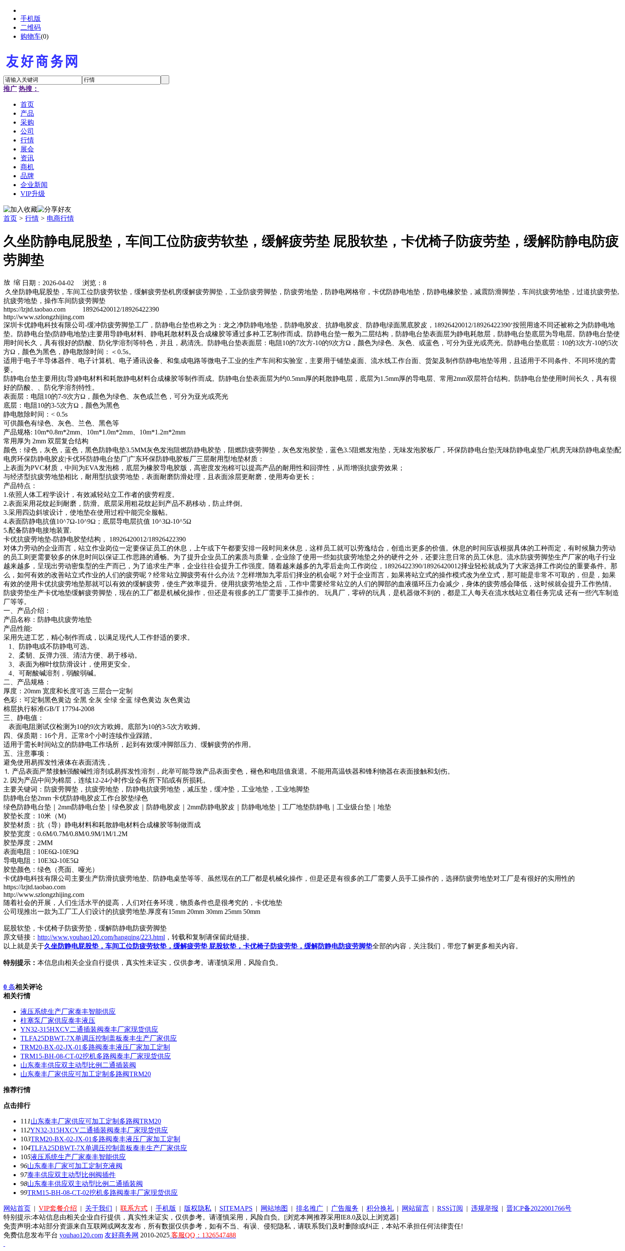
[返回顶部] (4, 1243)
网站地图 (274, 1208)
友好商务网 (122, 1235)
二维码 (30, 27)
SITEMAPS (236, 1208)
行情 (32, 218)
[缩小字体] (17, 281)
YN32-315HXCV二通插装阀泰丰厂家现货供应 (89, 1029)
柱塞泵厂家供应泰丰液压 (57, 1020)
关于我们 (98, 1208)
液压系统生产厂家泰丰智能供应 (68, 1011)
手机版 (30, 18)
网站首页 (17, 1208)
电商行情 (60, 218)
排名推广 (309, 1208)
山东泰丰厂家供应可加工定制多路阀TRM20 (85, 1074)
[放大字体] (6, 281)
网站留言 (415, 1208)
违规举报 (484, 1208)
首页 (10, 218)
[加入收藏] (20, 209)
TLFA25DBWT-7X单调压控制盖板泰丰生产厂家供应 (98, 1038)
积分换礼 (380, 1208)
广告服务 (344, 1208)
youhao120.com (81, 1235)
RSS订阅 (450, 1208)
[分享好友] (54, 209)
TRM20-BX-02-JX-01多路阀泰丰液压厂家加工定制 (95, 1047)
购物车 (30, 36)
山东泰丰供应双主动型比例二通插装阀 (78, 1065)
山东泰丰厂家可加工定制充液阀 (74, 1165)
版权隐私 (197, 1208)
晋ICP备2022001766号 (538, 1208)
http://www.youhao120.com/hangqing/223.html (101, 937)
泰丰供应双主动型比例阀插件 (71, 1174)
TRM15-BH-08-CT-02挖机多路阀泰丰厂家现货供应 (95, 1056)
